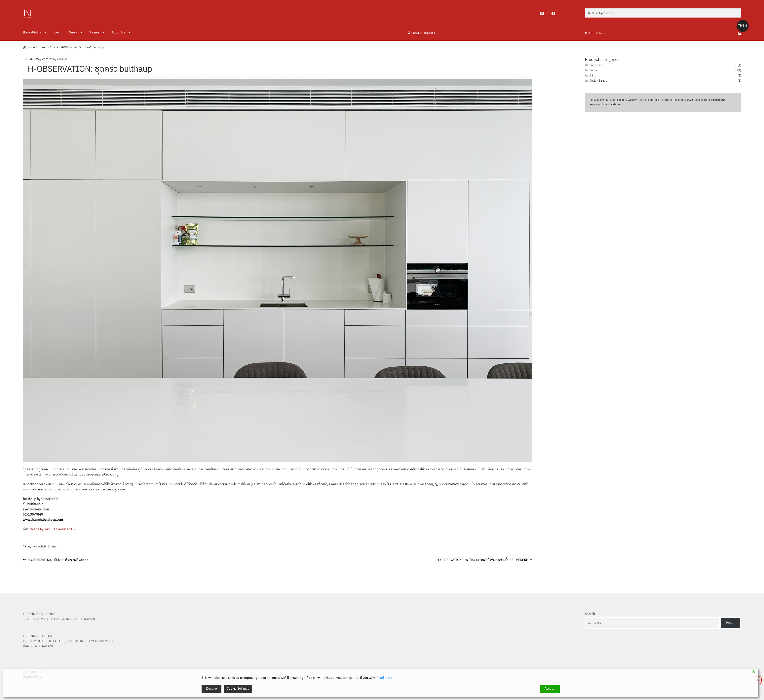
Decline (211, 688)
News (73, 32)
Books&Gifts (32, 32)
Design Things (598, 80)
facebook (551, 12)
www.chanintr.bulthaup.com (43, 520)
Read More (384, 678)
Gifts (593, 75)
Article (54, 47)
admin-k (62, 59)
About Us (118, 32)
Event (57, 32)
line (540, 12)
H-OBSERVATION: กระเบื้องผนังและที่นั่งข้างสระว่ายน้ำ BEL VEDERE (482, 560)
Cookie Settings (238, 688)
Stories (94, 32)
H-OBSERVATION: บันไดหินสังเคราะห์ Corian (57, 560)
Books (593, 70)
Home (31, 47)
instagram (545, 12)
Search (590, 614)
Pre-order (596, 65)
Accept (550, 688)
